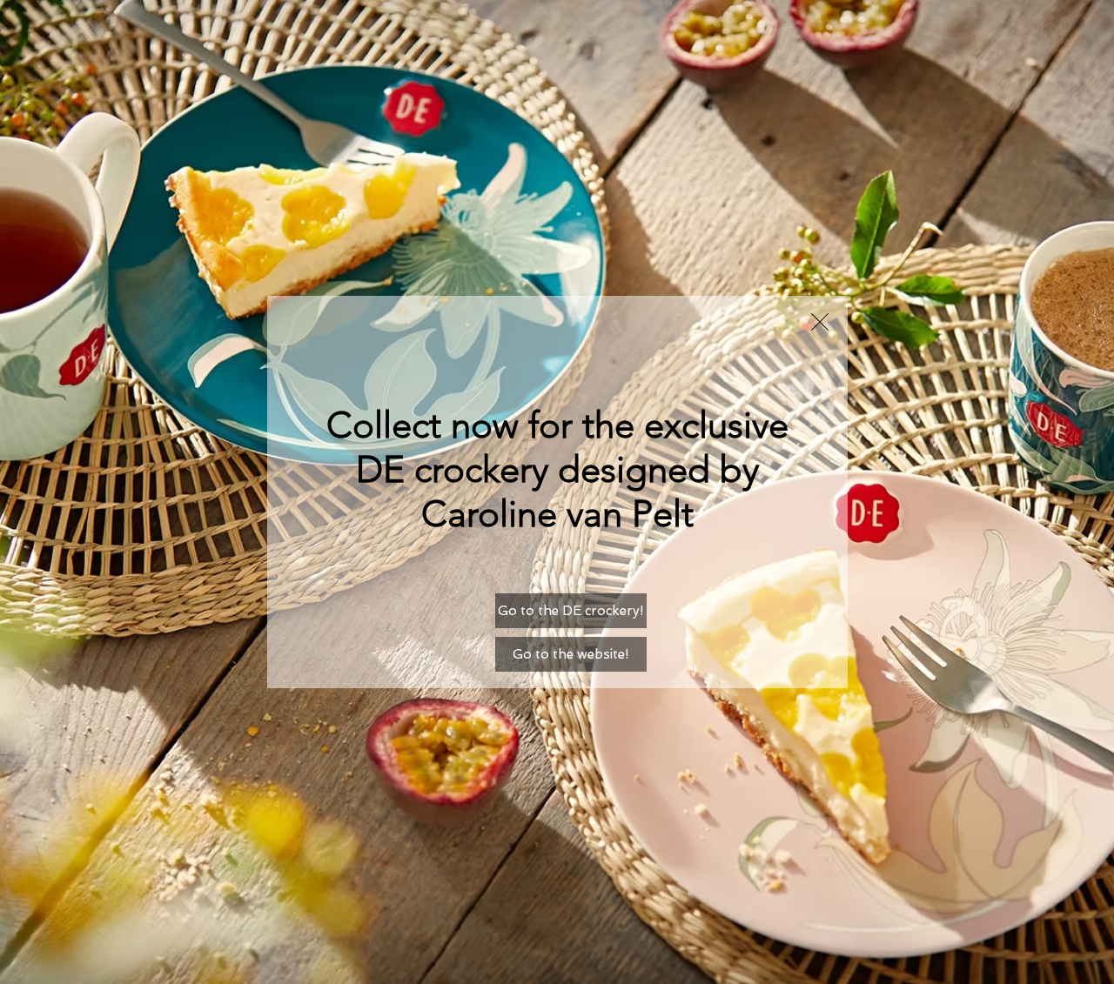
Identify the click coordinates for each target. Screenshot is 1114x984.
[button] (820, 322)
